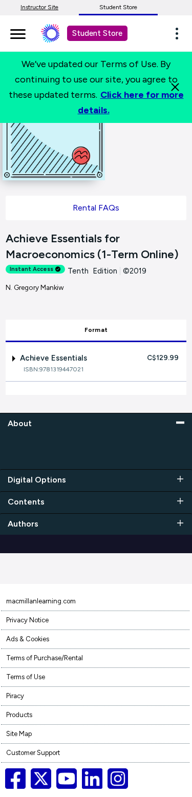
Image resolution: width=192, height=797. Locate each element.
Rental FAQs (96, 208)
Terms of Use (25, 677)
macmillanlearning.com (41, 601)
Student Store (118, 7)
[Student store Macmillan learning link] (58, 33)
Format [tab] (96, 329)
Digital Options (37, 480)
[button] (179, 33)
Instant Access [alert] (31, 269)
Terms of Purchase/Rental (44, 658)
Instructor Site (39, 7)
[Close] (175, 87)
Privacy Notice (27, 620)
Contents (26, 502)
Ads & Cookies (27, 639)
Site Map (19, 734)
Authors (23, 524)
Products (19, 715)
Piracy (15, 696)
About (20, 423)
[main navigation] (18, 32)
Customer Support (33, 753)
